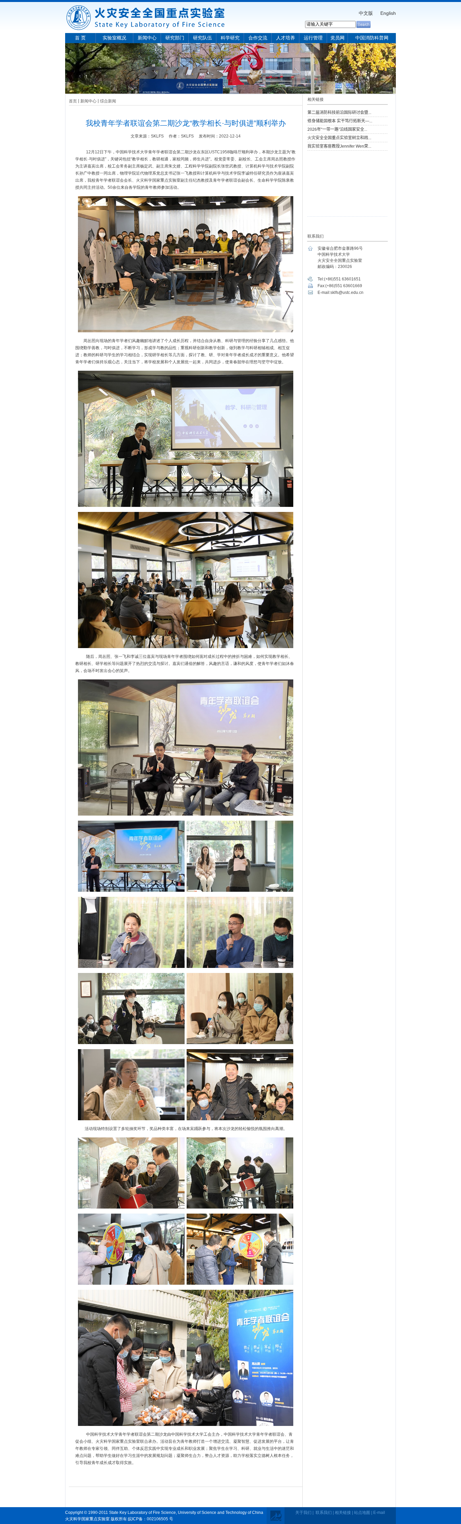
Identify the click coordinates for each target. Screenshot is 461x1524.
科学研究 (230, 37)
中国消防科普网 (371, 37)
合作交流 (257, 37)
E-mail (379, 1512)
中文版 (366, 13)
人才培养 (285, 37)
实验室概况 (114, 37)
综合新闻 (108, 101)
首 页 (80, 37)
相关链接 (343, 1512)
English (388, 13)
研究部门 (174, 37)
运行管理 (313, 37)
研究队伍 (202, 37)
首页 (73, 101)
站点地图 (362, 1512)
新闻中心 (147, 37)
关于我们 (303, 1512)
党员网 (337, 37)
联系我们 (324, 1512)
